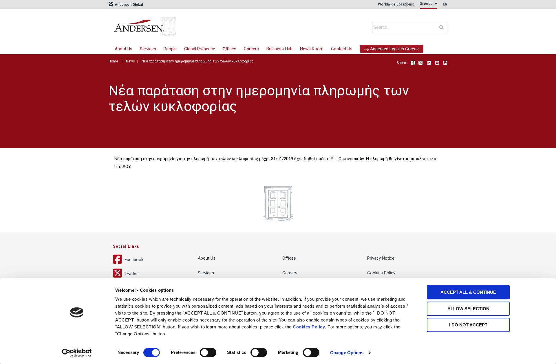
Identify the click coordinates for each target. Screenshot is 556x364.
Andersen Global (128, 5)
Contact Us (341, 48)
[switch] (208, 352)
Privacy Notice (380, 258)
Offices (229, 48)
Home (113, 61)
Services (148, 48)
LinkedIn (429, 63)
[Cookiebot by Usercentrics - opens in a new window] (77, 352)
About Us (123, 48)
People (170, 48)
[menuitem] (148, 49)
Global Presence (199, 48)
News (130, 61)
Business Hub (279, 48)
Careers (251, 48)
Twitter (420, 63)
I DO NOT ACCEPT (468, 324)
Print (445, 63)
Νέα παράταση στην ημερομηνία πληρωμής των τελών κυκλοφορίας (197, 61)
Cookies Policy (309, 326)
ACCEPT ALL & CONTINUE (468, 292)
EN (445, 4)
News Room (311, 48)
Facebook (412, 63)
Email (437, 63)
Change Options (346, 352)
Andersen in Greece (201, 24)
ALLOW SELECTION (468, 308)
